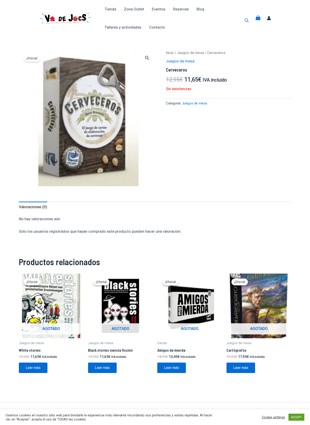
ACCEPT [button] (296, 417)
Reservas (181, 9)
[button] (147, 58)
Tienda (110, 9)
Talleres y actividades (123, 27)
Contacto (157, 27)
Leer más (33, 368)
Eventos (158, 9)
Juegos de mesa (190, 53)
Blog (200, 9)
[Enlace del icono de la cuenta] (269, 18)
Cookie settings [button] (273, 417)
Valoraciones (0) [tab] (33, 207)
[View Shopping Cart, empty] (258, 18)
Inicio (170, 53)
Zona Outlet (134, 9)
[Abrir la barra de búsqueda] (246, 20)
